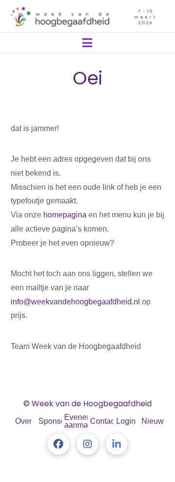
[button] (87, 43)
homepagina (65, 215)
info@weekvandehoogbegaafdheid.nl (75, 302)
